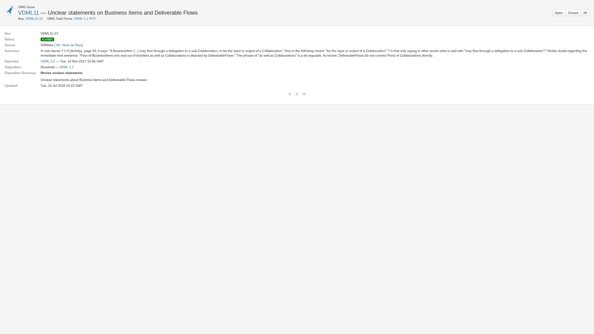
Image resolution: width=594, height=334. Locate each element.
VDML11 (28, 13)
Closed (573, 13)
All (585, 13)
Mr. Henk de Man (69, 45)
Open (559, 13)
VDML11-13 (34, 18)
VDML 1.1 (66, 67)
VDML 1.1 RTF (85, 18)
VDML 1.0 (48, 61)
